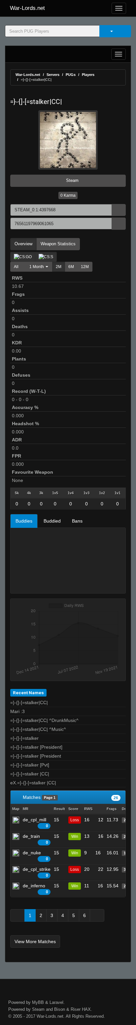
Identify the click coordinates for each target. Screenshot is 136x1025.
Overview (23, 243)
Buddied (52, 521)
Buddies (24, 521)
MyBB (38, 1002)
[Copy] (119, 210)
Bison (59, 1009)
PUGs (71, 75)
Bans (77, 521)
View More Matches (35, 941)
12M (85, 266)
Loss (74, 820)
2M (58, 266)
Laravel (56, 1002)
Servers (53, 75)
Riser (76, 1009)
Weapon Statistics (58, 243)
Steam (72, 180)
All (16, 266)
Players (88, 75)
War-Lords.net (27, 8)
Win (74, 836)
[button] (37, 266)
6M (71, 266)
